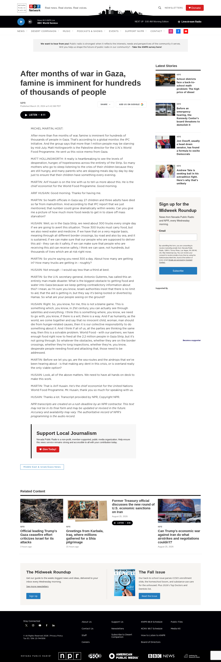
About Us (87, 622)
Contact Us (87, 629)
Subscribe (178, 270)
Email (162, 231)
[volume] (30, 21)
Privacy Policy (56, 635)
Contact (156, 31)
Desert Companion (43, 31)
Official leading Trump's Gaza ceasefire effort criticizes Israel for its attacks (38, 536)
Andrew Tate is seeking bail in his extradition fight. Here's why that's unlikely (188, 177)
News (21, 31)
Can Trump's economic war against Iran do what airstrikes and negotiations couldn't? (179, 536)
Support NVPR (134, 31)
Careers (86, 642)
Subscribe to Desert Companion (121, 636)
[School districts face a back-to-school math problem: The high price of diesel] (165, 80)
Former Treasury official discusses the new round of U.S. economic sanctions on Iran (133, 506)
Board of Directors (150, 642)
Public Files (177, 622)
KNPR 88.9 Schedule (151, 622)
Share (104, 104)
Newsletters (174, 7)
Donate (196, 7)
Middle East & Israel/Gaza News (42, 466)
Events (114, 31)
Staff (84, 635)
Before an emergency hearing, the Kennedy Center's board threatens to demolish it (188, 116)
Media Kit (176, 629)
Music (67, 31)
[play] (21, 22)
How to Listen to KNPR (153, 635)
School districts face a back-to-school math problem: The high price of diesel (188, 85)
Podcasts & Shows (90, 31)
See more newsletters (37, 586)
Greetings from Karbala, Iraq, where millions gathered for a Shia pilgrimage (84, 536)
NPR (179, 74)
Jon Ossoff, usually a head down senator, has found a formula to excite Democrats (188, 147)
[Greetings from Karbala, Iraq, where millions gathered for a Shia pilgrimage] (87, 511)
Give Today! (49, 449)
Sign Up (33, 596)
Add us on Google (129, 104)
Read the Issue (149, 596)
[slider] (34, 21)
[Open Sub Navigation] (27, 31)
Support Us (117, 622)
